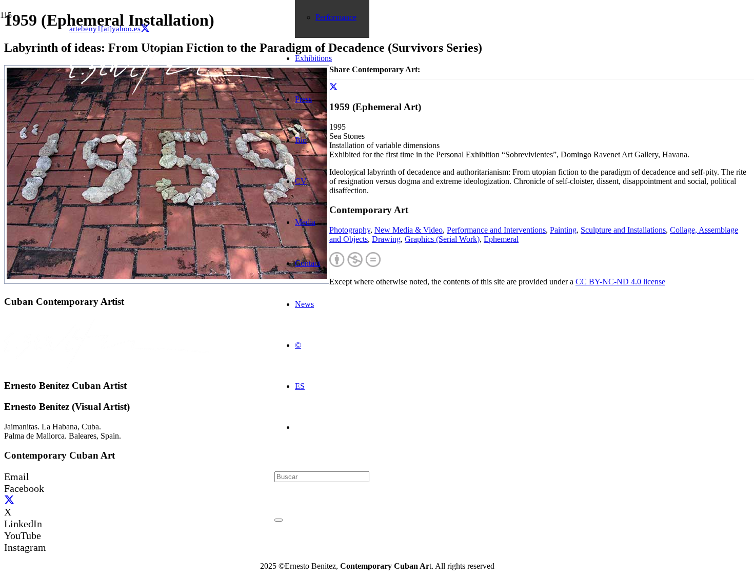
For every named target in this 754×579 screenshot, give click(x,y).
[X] (145, 29)
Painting (563, 229)
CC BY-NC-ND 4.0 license (620, 281)
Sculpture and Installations (623, 229)
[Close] (278, 520)
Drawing (386, 239)
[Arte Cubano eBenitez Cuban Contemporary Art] (171, 92)
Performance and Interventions (496, 229)
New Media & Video (408, 229)
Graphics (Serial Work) (442, 239)
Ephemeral (501, 239)
